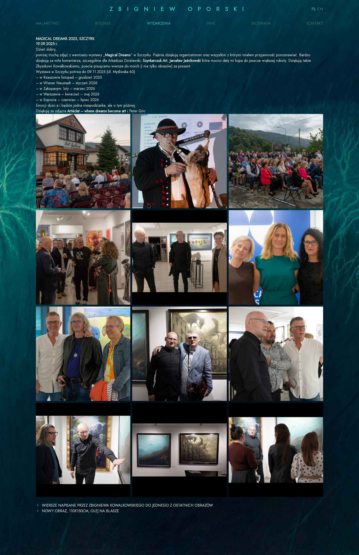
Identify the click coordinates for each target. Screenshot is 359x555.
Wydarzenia (159, 23)
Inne (210, 23)
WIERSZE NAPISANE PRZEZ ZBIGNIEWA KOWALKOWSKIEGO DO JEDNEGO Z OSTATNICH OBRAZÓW (127, 505)
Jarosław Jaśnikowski (185, 60)
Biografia (261, 23)
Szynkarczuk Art (155, 60)
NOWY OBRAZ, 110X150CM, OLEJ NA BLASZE (80, 511)
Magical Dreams (118, 55)
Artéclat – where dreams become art (96, 111)
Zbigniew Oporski (179, 9)
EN (320, 9)
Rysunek (103, 23)
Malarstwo (47, 23)
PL (314, 9)
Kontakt (314, 23)
